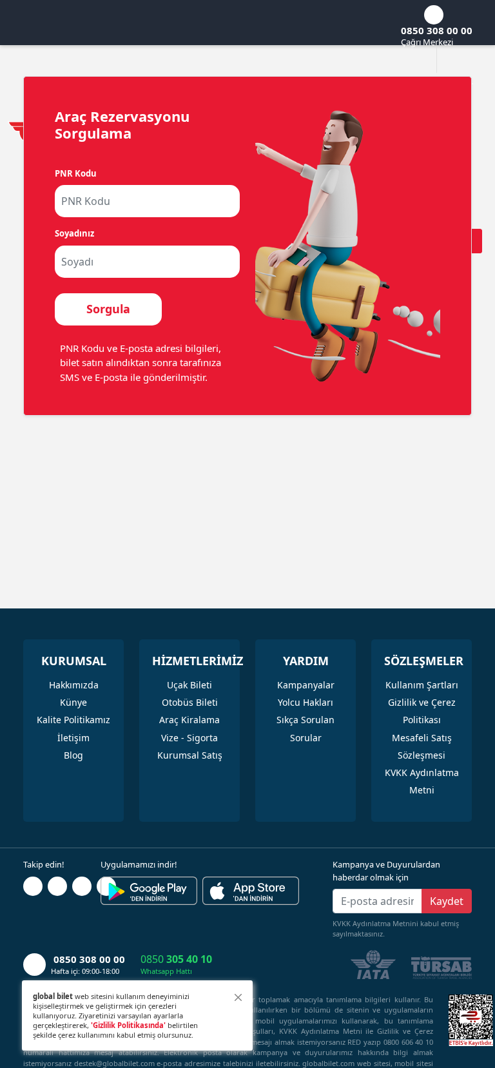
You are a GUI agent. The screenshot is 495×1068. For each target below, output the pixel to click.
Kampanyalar (306, 685)
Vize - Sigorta (189, 738)
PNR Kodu (76, 173)
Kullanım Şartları (421, 685)
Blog (73, 755)
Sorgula (108, 308)
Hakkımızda (74, 685)
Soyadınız (74, 233)
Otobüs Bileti (190, 702)
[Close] (238, 997)
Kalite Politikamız (73, 720)
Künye (73, 702)
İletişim (73, 738)
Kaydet (446, 901)
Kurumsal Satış (189, 755)
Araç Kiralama (189, 720)
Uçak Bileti (189, 685)
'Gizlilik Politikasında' (128, 1025)
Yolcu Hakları (305, 702)
